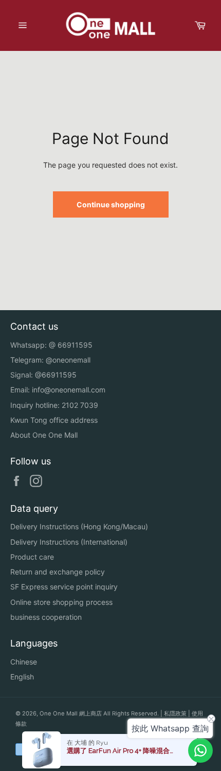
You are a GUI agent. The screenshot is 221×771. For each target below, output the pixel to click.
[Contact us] (200, 750)
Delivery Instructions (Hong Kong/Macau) (79, 526)
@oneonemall (68, 359)
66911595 (75, 344)
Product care (32, 556)
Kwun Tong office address (54, 420)
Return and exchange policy (57, 571)
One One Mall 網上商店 (71, 713)
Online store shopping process (61, 602)
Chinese (23, 661)
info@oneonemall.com (68, 389)
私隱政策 (175, 713)
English (22, 676)
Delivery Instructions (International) (68, 541)
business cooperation (46, 617)
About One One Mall (44, 435)
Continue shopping (111, 204)
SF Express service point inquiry (64, 586)
